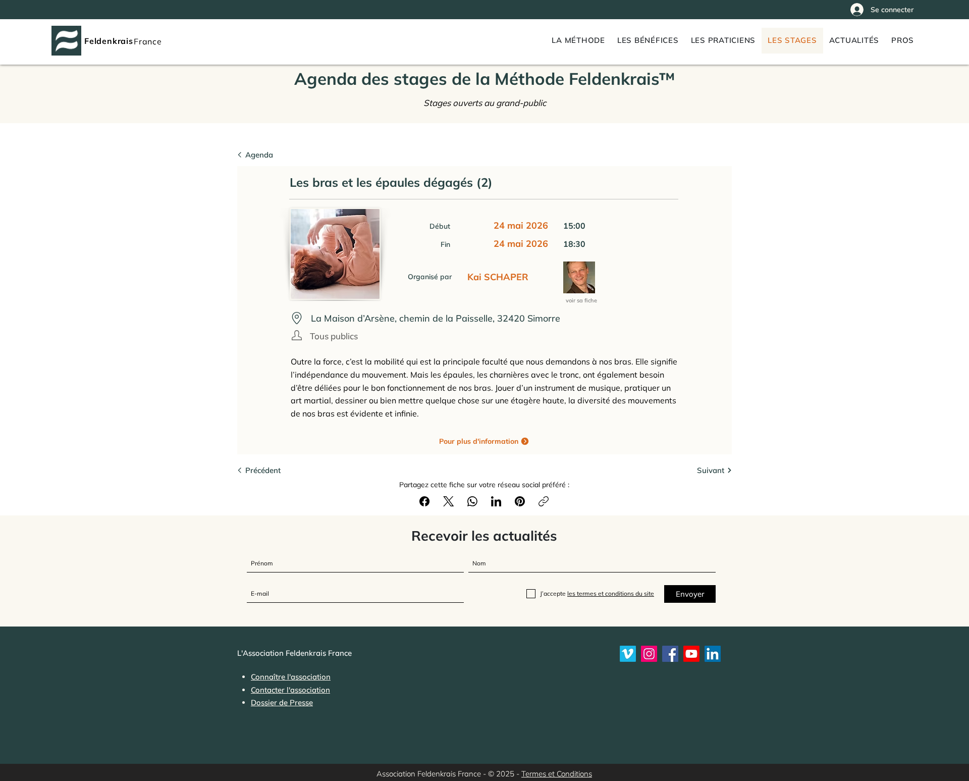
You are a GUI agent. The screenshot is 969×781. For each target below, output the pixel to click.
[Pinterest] (519, 501)
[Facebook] (424, 501)
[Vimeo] (628, 654)
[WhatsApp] (472, 501)
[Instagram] (649, 654)
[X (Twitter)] (448, 501)
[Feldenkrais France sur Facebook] (670, 654)
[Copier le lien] (543, 501)
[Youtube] (691, 654)
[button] (902, 41)
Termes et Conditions (556, 773)
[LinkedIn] (496, 501)
